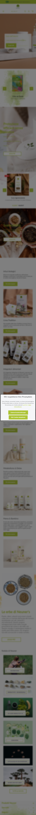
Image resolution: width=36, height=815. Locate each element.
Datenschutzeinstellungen (18, 412)
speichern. (25, 405)
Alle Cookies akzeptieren (18, 417)
